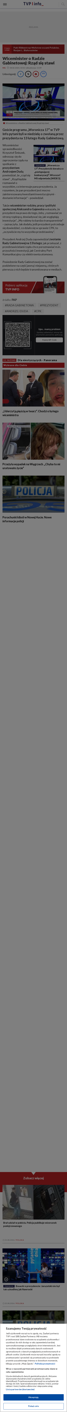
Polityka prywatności (45, 1363)
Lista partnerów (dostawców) (20, 1389)
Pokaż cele (33, 1406)
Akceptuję (33, 1397)
